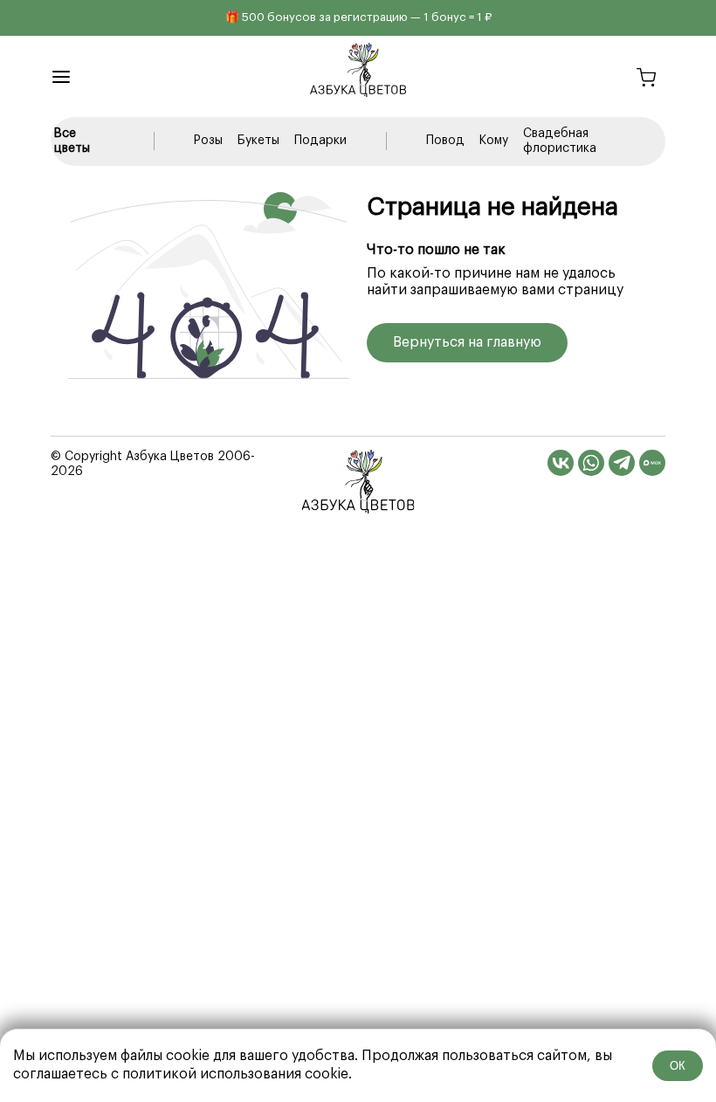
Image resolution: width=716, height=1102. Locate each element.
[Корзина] (646, 80)
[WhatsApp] (591, 463)
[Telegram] (622, 463)
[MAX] (652, 463)
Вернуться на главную (467, 342)
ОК (677, 1065)
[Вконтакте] (560, 463)
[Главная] (358, 481)
